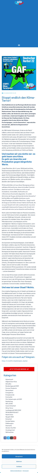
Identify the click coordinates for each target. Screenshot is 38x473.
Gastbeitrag (9, 401)
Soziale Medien (10, 421)
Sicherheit (9, 419)
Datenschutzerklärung (16, 470)
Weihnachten (10, 432)
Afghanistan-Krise (11, 381)
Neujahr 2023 (10, 417)
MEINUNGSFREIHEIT (12, 412)
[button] (19, 45)
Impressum (26, 470)
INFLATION (9, 403)
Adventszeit (9, 379)
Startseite (9, 425)
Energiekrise (9, 392)
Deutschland (9, 390)
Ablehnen (19, 461)
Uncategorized (10, 430)
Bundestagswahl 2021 (12, 386)
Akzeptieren (19, 456)
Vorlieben (19, 466)
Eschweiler (9, 397)
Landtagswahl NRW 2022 (13, 410)
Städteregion (10, 423)
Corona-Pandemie (11, 388)
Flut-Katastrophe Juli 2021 (14, 399)
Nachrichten (9, 414)
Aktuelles (8, 384)
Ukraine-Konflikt (11, 428)
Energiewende (10, 395)
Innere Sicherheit (11, 406)
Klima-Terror (9, 408)
